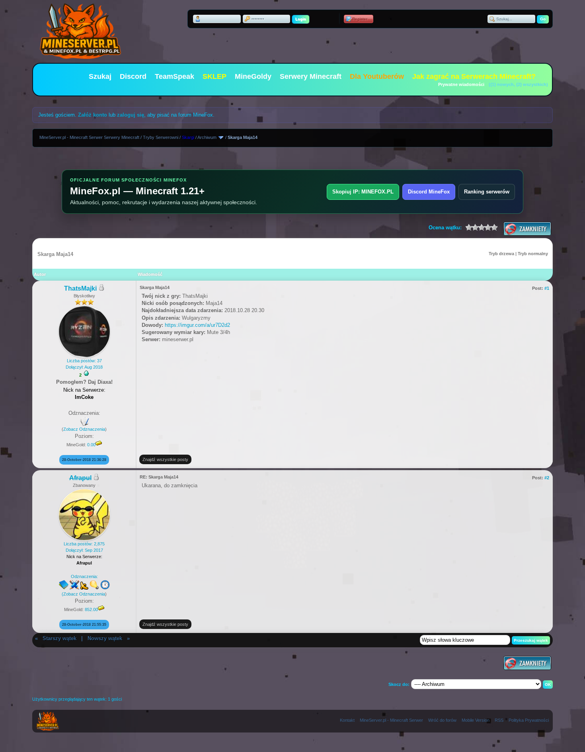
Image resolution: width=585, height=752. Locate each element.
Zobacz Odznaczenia (84, 429)
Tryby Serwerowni (160, 137)
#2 (546, 477)
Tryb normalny (533, 253)
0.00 (91, 444)
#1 (546, 288)
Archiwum (206, 137)
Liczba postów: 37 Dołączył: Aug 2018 (84, 363)
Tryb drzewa (501, 253)
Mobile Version (475, 720)
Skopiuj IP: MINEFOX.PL (363, 192)
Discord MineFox (429, 192)
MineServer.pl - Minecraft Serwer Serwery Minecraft (89, 137)
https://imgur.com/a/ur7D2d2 (197, 325)
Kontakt (347, 720)
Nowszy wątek (105, 638)
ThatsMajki (80, 288)
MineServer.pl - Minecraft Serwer (391, 720)
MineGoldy (253, 76)
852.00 (91, 609)
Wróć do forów (442, 720)
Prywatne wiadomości (461, 84)
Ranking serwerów (486, 192)
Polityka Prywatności (529, 720)
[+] (86, 373)
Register (359, 19)
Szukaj (100, 76)
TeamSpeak (174, 76)
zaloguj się (130, 115)
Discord (133, 76)
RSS (499, 720)
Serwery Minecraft (310, 76)
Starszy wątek (59, 638)
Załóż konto (92, 115)
